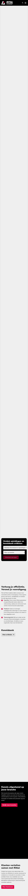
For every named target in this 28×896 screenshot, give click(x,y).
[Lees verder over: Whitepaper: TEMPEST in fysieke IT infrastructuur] (14, 690)
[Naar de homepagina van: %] (7, 3)
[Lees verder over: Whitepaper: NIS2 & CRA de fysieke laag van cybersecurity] (14, 655)
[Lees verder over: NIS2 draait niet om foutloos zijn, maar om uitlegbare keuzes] (14, 761)
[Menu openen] (25, 3)
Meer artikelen (7, 635)
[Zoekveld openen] (23, 3)
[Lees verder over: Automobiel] (14, 837)
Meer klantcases (8, 887)
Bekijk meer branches (9, 805)
